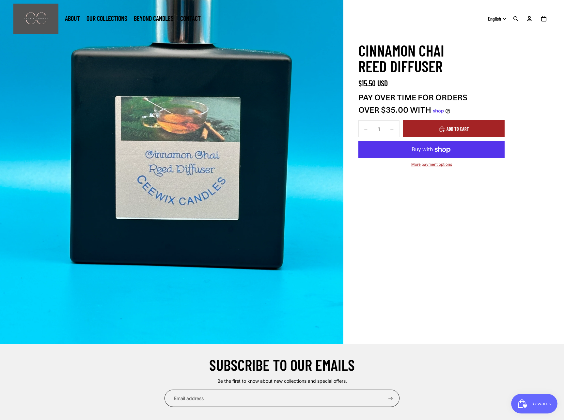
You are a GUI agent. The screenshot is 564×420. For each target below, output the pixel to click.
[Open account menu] (529, 18)
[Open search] (516, 18)
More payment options (431, 164)
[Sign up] (391, 398)
